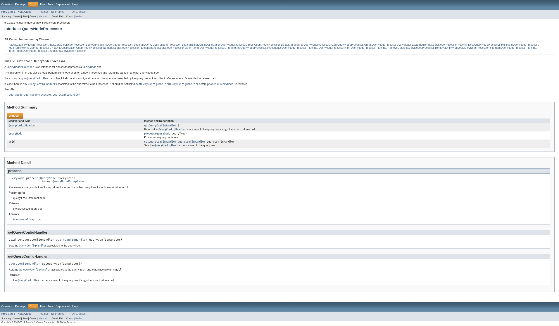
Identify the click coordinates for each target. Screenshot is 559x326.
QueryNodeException (68, 181)
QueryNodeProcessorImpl (334, 47)
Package (20, 4)
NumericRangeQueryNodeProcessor (162, 47)
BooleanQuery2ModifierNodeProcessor (157, 44)
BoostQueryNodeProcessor (263, 44)
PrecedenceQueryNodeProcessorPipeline (292, 47)
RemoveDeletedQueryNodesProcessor (411, 47)
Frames (44, 11)
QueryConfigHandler (22, 125)
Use (42, 4)
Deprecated (63, 4)
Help (75, 4)
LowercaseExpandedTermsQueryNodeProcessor (428, 44)
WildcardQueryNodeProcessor (68, 50)
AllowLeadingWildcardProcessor (28, 44)
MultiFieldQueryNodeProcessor (519, 44)
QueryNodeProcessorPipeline (368, 47)
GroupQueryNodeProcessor (380, 44)
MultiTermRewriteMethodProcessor (29, 47)
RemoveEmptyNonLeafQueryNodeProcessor (461, 47)
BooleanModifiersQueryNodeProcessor (109, 44)
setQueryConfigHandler (160, 141)
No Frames (57, 11)
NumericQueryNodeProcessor (121, 47)
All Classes (79, 11)
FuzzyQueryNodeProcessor (346, 44)
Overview (6, 4)
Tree (50, 4)
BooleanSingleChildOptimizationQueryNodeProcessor (214, 44)
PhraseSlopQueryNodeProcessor (246, 47)
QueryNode (15, 133)
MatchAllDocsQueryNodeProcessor (479, 44)
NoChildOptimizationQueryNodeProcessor (77, 47)
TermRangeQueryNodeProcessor (28, 50)
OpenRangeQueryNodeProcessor (205, 47)
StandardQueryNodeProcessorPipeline (513, 47)
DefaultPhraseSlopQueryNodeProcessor (305, 44)
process (149, 133)
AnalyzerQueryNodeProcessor (66, 44)
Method (43, 16)
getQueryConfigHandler (160, 125)
